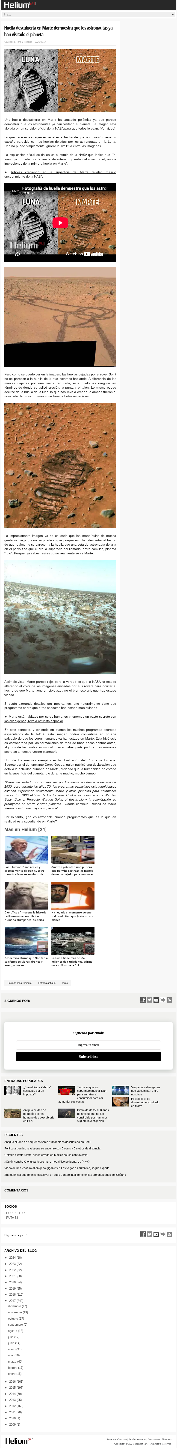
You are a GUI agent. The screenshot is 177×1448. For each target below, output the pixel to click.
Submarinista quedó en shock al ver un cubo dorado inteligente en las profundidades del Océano (65, 1174)
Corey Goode (54, 764)
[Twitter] (149, 1000)
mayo (12, 1349)
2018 (13, 1294)
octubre (13, 1318)
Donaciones (154, 1439)
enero (12, 1373)
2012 (13, 1406)
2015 (13, 1387)
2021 (13, 1276)
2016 (13, 1381)
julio (11, 1337)
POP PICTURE (16, 1213)
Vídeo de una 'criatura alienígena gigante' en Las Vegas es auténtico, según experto (56, 1168)
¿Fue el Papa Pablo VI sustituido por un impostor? (37, 1091)
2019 (13, 1288)
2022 (13, 1270)
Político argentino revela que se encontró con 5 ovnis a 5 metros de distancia (52, 1148)
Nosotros (166, 1439)
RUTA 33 (12, 1217)
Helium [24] (141, 1443)
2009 (13, 1424)
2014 (13, 1394)
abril (11, 1355)
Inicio (65, 983)
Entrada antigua (47, 983)
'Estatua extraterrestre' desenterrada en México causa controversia (46, 1155)
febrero (13, 1367)
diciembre (15, 1306)
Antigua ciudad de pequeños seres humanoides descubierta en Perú (38, 1116)
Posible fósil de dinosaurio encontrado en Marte (145, 1102)
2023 (13, 1264)
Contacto (122, 1439)
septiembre (16, 1324)
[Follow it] (163, 1000)
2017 (13, 1301)
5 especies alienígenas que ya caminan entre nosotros (145, 1091)
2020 (13, 1282)
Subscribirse (88, 1056)
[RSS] (169, 1000)
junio (11, 1343)
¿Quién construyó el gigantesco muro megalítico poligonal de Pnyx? (47, 1161)
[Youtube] (156, 1000)
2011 (13, 1412)
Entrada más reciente (20, 983)
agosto (13, 1331)
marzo (12, 1361)
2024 (13, 1257)
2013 (13, 1400)
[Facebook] (143, 1000)
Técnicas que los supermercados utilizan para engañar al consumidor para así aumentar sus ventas (82, 1094)
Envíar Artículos (137, 1439)
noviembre (15, 1312)
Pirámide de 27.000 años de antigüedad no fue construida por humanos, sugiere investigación (93, 1116)
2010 (13, 1418)
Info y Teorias (24, 41)
